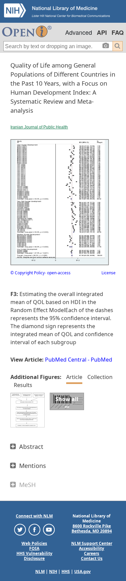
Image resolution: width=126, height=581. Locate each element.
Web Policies (34, 543)
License (108, 273)
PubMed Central (65, 359)
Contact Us (91, 558)
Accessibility (91, 548)
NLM (40, 571)
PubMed (101, 359)
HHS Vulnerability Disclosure (34, 556)
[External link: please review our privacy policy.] (20, 529)
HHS (65, 571)
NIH (53, 571)
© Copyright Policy (27, 273)
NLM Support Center (91, 543)
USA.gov (82, 571)
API (102, 32)
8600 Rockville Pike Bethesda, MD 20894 (92, 528)
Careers (91, 553)
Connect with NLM (34, 516)
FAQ (118, 32)
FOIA (34, 548)
